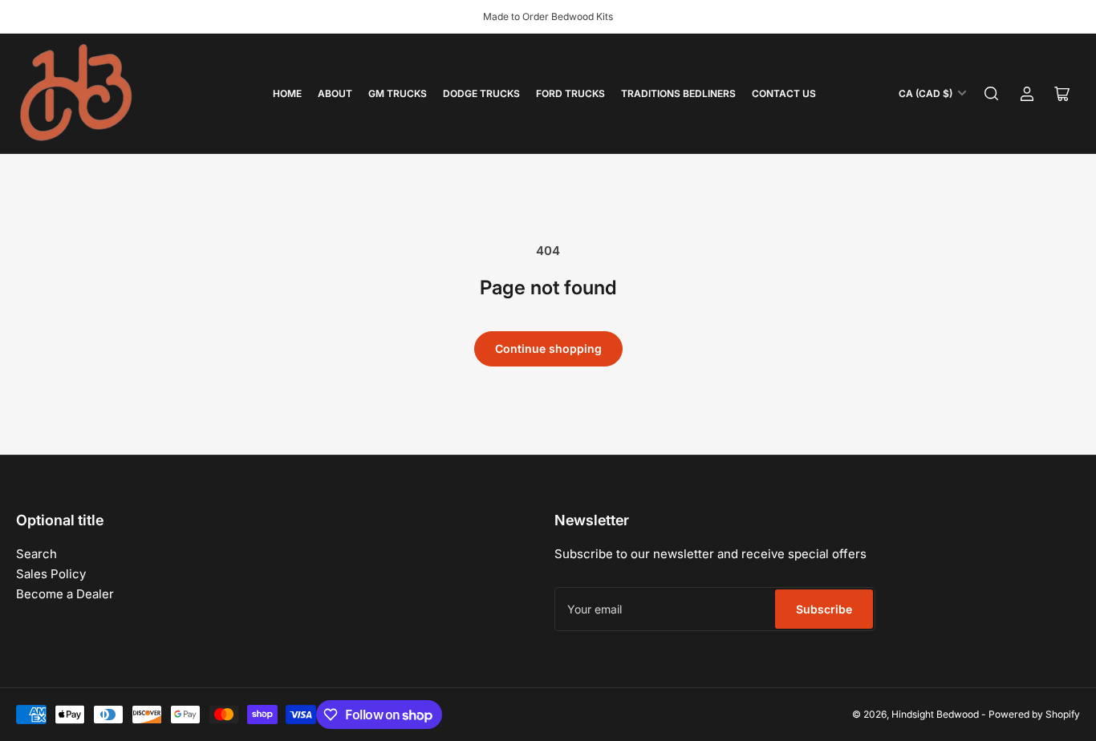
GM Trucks (397, 93)
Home (287, 93)
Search (36, 553)
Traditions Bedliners (678, 93)
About (335, 93)
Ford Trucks (570, 93)
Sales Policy (51, 573)
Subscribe (824, 609)
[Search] (991, 93)
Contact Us (784, 93)
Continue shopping (548, 348)
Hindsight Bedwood (935, 714)
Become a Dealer (65, 593)
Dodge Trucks (481, 93)
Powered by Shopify (1034, 714)
